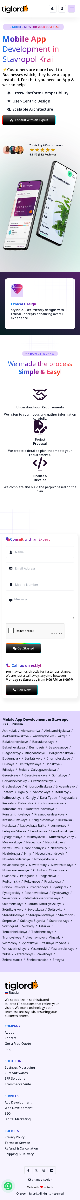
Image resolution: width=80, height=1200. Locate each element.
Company (12, 1026)
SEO (8, 1113)
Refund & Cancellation (21, 1148)
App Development (18, 1102)
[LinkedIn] (52, 1170)
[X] (36, 1170)
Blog (8, 1049)
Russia (17, 724)
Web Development (19, 1108)
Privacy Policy (14, 1137)
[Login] (62, 9)
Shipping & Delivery (19, 1154)
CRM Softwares (16, 1073)
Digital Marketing (18, 1119)
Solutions (14, 1061)
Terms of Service (17, 1143)
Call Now (24, 690)
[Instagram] (44, 1170)
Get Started (25, 648)
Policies (12, 1131)
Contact (11, 1038)
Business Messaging (20, 1067)
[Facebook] (28, 1170)
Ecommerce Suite (18, 1084)
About (9, 1033)
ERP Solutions (15, 1079)
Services (11, 1096)
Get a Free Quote (18, 1044)
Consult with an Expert (31, 120)
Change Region (42, 1179)
